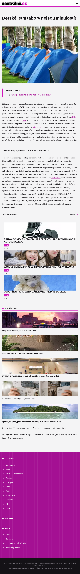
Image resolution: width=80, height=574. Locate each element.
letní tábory (37, 127)
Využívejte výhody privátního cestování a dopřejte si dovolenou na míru (31, 422)
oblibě (73, 117)
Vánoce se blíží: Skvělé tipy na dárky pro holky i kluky (39, 267)
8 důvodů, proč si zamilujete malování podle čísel (22, 353)
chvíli (24, 120)
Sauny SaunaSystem (52, 435)
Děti (77, 214)
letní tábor (55, 177)
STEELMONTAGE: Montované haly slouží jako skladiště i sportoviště (30, 376)
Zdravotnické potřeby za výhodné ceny (18, 399)
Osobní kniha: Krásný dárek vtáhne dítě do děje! (35, 292)
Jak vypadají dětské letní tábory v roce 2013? (31, 95)
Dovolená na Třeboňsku (12, 428)
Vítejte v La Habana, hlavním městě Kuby (19, 331)
